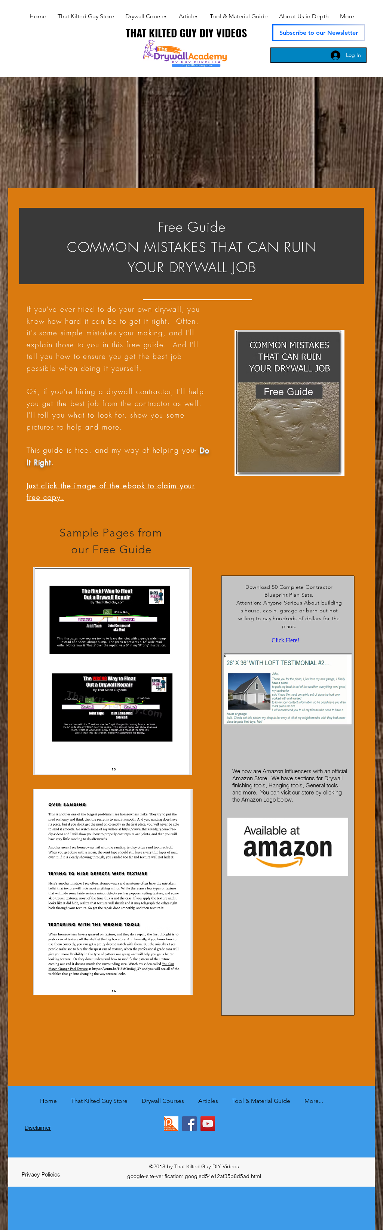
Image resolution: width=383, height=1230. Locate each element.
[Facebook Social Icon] (189, 1123)
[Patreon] (171, 1123)
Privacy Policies (41, 1174)
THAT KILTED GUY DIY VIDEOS (186, 32)
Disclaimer (38, 1127)
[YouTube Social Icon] (207, 1123)
